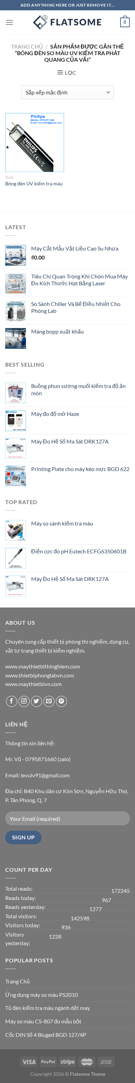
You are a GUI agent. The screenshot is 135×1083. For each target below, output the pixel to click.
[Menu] (9, 22)
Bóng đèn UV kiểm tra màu (34, 183)
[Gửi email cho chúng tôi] (49, 701)
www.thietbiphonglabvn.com (39, 675)
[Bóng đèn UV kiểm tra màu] (34, 142)
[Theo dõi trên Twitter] (36, 701)
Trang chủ (27, 46)
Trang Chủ (17, 981)
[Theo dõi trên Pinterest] (61, 701)
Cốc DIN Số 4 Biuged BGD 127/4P (45, 1034)
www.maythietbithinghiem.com (42, 666)
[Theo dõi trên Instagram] (24, 701)
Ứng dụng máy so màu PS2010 (41, 994)
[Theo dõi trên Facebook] (11, 701)
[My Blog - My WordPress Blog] (67, 22)
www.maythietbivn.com (33, 684)
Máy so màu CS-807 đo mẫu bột (43, 1021)
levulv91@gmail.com (45, 775)
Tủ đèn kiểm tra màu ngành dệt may (47, 1007)
